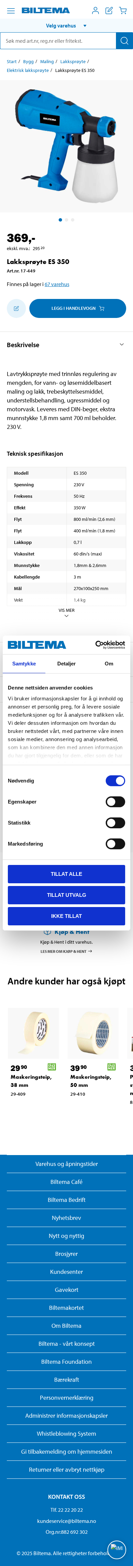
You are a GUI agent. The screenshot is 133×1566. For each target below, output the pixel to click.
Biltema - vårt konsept (67, 1343)
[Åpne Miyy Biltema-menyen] (95, 10)
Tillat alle (66, 874)
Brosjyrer (66, 1254)
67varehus (57, 284)
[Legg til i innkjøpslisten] (16, 308)
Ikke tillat (66, 916)
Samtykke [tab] (24, 663)
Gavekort (66, 1290)
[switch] (115, 801)
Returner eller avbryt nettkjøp (66, 1469)
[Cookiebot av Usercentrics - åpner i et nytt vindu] (95, 644)
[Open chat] (117, 1550)
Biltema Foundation (66, 1361)
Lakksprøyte (73, 61)
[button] (66, 25)
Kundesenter (66, 1272)
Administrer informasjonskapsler (66, 1415)
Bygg (28, 61)
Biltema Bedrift (67, 1200)
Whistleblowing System (66, 1433)
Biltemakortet (66, 1308)
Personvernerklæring (66, 1397)
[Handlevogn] (123, 10)
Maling (47, 61)
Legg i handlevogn (73, 308)
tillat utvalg (66, 895)
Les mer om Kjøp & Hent (64, 951)
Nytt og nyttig (66, 1236)
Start (12, 61)
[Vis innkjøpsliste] (109, 10)
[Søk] (124, 40)
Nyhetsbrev (66, 1218)
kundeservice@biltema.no (66, 1520)
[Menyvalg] (11, 10)
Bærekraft (66, 1379)
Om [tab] (109, 663)
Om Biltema (66, 1325)
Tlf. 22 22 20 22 (66, 1509)
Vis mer (67, 610)
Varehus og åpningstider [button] (66, 1164)
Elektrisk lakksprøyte (28, 70)
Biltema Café (66, 1182)
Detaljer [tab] (66, 663)
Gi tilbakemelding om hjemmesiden (66, 1451)
